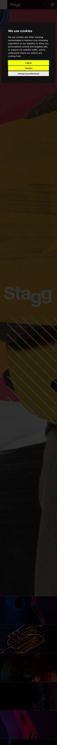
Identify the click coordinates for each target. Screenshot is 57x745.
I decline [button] (28, 68)
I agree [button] (28, 63)
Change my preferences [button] (28, 73)
